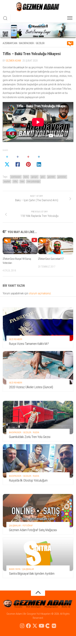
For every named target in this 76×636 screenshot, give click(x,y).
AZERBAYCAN (10, 43)
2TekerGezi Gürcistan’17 (50, 258)
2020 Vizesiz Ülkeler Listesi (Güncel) (31, 387)
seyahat (7, 181)
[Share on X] (7, 160)
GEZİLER (40, 43)
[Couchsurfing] (47, 625)
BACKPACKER (26, 43)
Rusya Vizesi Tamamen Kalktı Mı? (29, 344)
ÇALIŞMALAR (15, 525)
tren (22, 181)
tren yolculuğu (33, 181)
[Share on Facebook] (17, 160)
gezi (43, 177)
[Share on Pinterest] (28, 160)
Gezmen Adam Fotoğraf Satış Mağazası (33, 530)
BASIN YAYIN (14, 569)
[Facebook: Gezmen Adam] (28, 625)
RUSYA (36, 432)
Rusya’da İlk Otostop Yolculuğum (28, 480)
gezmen (51, 177)
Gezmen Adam (13, 60)
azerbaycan (16, 177)
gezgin (34, 177)
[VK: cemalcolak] (53, 625)
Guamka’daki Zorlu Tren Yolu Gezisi (29, 437)
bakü (26, 177)
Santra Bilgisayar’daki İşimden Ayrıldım (31, 573)
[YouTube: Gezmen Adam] (41, 625)
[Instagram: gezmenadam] (22, 625)
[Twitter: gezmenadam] (34, 625)
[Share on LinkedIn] (38, 160)
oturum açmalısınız (40, 293)
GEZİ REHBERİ (15, 339)
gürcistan (62, 177)
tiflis (15, 181)
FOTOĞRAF (28, 525)
